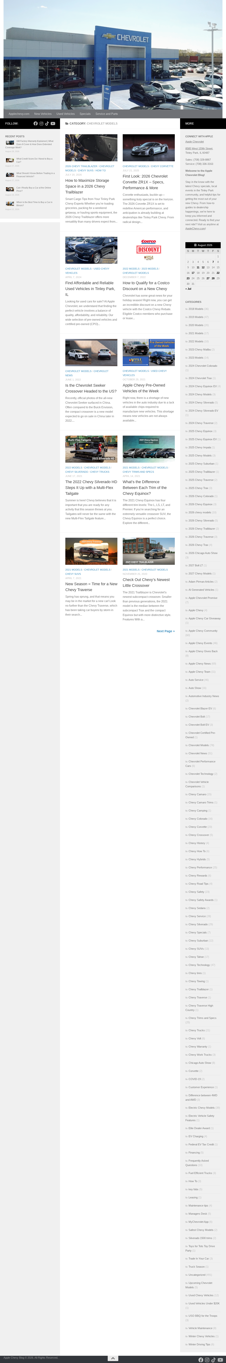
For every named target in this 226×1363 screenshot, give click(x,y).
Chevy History (197, 843)
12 (203, 267)
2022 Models (131, 268)
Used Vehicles (65, 113)
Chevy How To (197, 851)
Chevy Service (197, 916)
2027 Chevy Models (200, 573)
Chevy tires (195, 973)
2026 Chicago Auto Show (203, 552)
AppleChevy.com (195, 228)
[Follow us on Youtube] (52, 123)
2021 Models (131, 467)
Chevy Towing (197, 981)
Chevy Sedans (197, 908)
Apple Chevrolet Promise (203, 597)
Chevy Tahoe (196, 956)
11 (198, 267)
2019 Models (196, 316)
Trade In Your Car (199, 1258)
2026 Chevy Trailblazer (81, 166)
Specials (85, 113)
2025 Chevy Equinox (201, 431)
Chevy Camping (198, 810)
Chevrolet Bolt (197, 716)
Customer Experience (201, 1087)
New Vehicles (43, 113)
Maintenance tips (198, 1205)
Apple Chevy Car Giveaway (205, 618)
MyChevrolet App (199, 1221)
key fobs (193, 1189)
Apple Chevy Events (200, 643)
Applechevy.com (19, 113)
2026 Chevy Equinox (201, 504)
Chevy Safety (196, 891)
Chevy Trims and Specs (138, 471)
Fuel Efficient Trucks (200, 1173)
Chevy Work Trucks (200, 1054)
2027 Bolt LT (196, 565)
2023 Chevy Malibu (200, 349)
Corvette (193, 1070)
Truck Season (197, 1266)
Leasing (193, 1197)
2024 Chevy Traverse (201, 422)
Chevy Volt (195, 1038)
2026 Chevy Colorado (201, 496)
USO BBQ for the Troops (203, 1315)
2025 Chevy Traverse (201, 479)
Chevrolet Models (136, 166)
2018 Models (196, 308)
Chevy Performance (200, 867)
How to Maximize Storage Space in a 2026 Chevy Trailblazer (87, 186)
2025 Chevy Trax (198, 487)
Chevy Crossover (199, 834)
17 (193, 272)
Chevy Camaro (197, 794)
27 (208, 278)
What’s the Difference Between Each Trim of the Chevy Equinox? (145, 488)
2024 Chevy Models (200, 394)
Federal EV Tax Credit (201, 1144)
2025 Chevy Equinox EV (203, 439)
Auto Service (196, 679)
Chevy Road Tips (199, 883)
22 (218, 272)
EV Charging (196, 1136)
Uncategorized (197, 1274)
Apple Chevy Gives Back (203, 651)
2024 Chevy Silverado (201, 402)
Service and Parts (107, 113)
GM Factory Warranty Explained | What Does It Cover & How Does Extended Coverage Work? (29, 144)
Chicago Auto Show (200, 1062)
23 (188, 278)
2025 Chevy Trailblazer (202, 471)
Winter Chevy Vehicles (202, 1336)
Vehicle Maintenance (200, 1328)
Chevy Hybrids (197, 859)
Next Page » (166, 631)
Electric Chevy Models (202, 1107)
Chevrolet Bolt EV (199, 724)
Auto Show (195, 687)
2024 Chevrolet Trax (200, 378)
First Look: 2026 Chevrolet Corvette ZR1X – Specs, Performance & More (145, 182)
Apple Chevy (196, 610)
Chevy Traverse (198, 997)
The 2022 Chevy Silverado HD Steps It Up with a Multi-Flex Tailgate (91, 488)
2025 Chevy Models (200, 455)
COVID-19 (195, 1079)
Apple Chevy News (200, 663)
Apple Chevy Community (203, 630)
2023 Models (150, 268)
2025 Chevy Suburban (201, 463)
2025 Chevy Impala (200, 447)
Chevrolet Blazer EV (200, 708)
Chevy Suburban (198, 940)
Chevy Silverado (76, 471)
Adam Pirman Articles (201, 581)
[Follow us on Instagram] (41, 123)
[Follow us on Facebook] (36, 123)
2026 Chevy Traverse (201, 536)
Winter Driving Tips (199, 1344)
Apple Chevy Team (199, 671)
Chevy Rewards (198, 875)
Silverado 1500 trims (200, 1238)
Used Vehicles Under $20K (204, 1303)
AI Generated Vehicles (201, 589)
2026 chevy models (200, 512)
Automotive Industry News (204, 696)
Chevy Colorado (198, 818)
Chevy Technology (199, 964)
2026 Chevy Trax (198, 544)
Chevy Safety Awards (201, 899)
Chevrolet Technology (201, 773)
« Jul (188, 288)
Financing (194, 1152)
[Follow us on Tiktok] (47, 123)
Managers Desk (198, 1213)
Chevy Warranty (198, 1046)
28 (213, 278)
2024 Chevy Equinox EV (203, 386)
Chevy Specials (198, 932)
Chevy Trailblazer (199, 989)
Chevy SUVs (85, 170)
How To (101, 170)
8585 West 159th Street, (199, 148)
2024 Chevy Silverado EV (203, 410)
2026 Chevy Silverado (201, 520)
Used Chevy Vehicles (201, 1295)
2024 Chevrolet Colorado (203, 365)
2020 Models (196, 325)
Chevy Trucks (99, 471)
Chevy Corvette (162, 166)
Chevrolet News (198, 753)
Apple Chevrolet (194, 141)
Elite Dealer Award (199, 1128)
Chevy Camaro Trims (201, 802)
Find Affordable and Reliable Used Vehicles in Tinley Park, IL (90, 289)
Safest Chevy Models (201, 1229)
